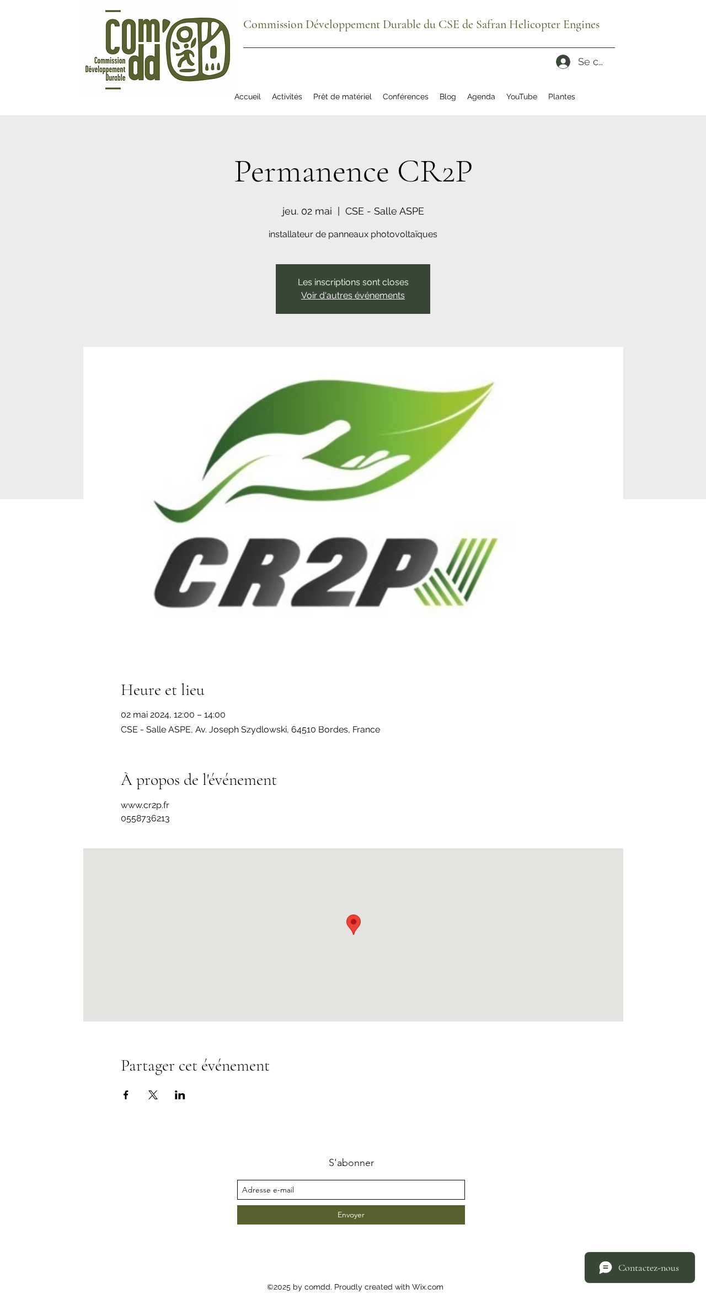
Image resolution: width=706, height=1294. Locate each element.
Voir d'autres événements (353, 295)
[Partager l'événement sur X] (153, 1094)
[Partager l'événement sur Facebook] (126, 1094)
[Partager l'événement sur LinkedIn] (180, 1094)
